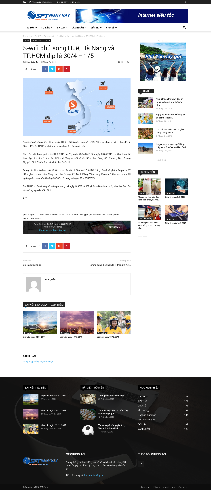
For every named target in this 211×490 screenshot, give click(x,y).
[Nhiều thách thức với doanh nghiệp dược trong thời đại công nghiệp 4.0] (145, 102)
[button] (184, 27)
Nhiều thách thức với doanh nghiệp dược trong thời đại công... (169, 102)
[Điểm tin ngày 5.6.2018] (176, 186)
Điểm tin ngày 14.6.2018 (175, 223)
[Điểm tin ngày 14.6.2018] (176, 213)
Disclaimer (146, 487)
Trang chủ (27, 36)
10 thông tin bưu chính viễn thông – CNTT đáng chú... (149, 225)
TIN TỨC (29, 27)
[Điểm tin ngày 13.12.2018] (114, 322)
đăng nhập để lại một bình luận (38, 361)
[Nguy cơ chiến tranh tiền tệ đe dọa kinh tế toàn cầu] (145, 118)
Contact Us (183, 487)
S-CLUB (61, 27)
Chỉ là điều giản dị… (32, 265)
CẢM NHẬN (78, 27)
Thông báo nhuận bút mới (111, 395)
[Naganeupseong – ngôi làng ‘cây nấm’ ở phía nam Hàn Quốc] (145, 148)
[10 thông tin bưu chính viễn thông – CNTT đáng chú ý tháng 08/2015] (149, 212)
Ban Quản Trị (32, 62)
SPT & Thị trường (145, 219)
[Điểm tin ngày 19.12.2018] (77, 322)
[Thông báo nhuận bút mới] (88, 399)
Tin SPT (38, 36)
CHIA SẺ (110, 27)
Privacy (157, 487)
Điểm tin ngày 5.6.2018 (175, 197)
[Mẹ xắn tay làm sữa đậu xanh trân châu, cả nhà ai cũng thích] (149, 186)
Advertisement (169, 487)
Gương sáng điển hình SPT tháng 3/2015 (110, 265)
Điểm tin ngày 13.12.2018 (108, 337)
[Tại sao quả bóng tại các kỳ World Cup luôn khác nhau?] (88, 429)
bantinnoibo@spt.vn (94, 475)
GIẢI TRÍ (95, 27)
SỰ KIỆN (45, 27)
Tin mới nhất (49, 36)
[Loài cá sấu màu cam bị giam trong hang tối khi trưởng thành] (145, 133)
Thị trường (28, 333)
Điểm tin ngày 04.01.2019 (34, 337)
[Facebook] (185, 2)
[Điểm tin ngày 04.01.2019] (40, 322)
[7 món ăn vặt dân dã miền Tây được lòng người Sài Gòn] (88, 414)
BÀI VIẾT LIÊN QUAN (36, 304)
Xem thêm (162, 160)
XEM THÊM (57, 304)
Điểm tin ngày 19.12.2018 (71, 337)
